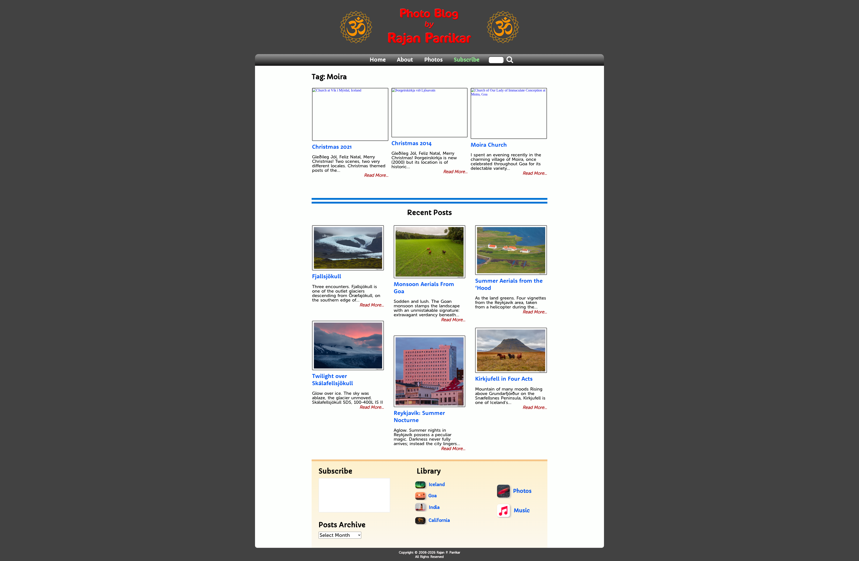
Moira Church (489, 144)
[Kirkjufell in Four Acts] (511, 350)
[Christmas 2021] (350, 114)
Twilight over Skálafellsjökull (332, 379)
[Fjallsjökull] (348, 247)
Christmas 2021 (332, 146)
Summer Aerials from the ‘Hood (509, 284)
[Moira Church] (509, 113)
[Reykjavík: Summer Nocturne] (429, 371)
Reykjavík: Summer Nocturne (419, 416)
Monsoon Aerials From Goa (424, 287)
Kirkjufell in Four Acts (504, 378)
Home (378, 60)
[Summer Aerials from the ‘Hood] (511, 250)
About (405, 60)
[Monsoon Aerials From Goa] (429, 251)
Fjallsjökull (326, 276)
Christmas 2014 (411, 143)
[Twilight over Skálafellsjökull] (348, 345)
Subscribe (466, 60)
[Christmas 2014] (429, 112)
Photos (433, 60)
